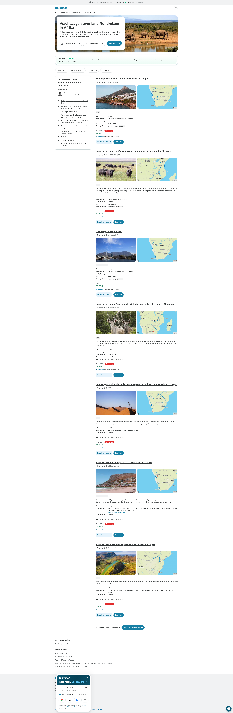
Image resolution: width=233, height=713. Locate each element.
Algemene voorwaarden (95, 709)
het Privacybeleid (70, 707)
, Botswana (123, 118)
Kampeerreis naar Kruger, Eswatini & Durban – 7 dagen (73, 133)
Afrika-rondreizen (63, 12)
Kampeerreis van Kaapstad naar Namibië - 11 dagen (74, 127)
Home (56, 12)
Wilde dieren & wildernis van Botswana (73, 137)
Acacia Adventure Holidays (115, 206)
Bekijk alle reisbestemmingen (116, 512)
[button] (137, 137)
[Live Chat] (229, 709)
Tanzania (110, 352)
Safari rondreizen (73, 12)
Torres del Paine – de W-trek (64, 660)
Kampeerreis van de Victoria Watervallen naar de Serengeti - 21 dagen (74, 107)
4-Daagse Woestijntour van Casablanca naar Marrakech (73, 666)
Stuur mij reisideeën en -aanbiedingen (74, 694)
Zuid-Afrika (111, 118)
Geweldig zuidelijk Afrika (69, 112)
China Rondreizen (61, 653)
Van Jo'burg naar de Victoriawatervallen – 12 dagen (74, 145)
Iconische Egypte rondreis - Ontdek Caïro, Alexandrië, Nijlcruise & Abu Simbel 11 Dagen (83, 663)
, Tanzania (120, 199)
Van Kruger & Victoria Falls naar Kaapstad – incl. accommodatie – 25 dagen (74, 122)
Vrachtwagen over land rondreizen (86, 12)
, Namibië (117, 118)
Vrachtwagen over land (62, 644)
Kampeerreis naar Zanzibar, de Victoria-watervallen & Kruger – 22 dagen (73, 116)
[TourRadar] (61, 8)
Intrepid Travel (112, 279)
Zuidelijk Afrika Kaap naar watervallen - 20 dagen (74, 102)
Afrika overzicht (62, 70)
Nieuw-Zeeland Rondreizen (64, 657)
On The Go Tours (113, 126)
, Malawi (114, 199)
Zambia (110, 199)
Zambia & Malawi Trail (68, 140)
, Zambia (120, 352)
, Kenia (125, 199)
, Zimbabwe (129, 118)
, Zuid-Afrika (133, 352)
